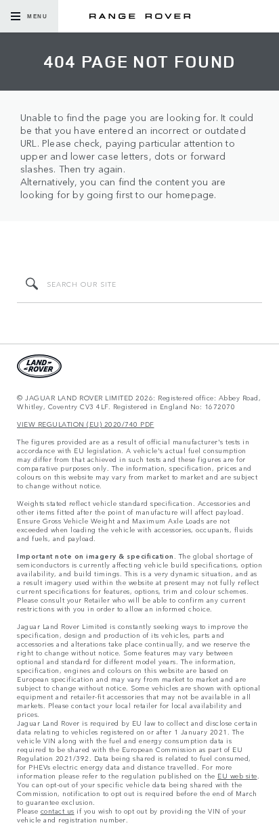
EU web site (237, 776)
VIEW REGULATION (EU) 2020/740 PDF (85, 424)
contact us (57, 811)
